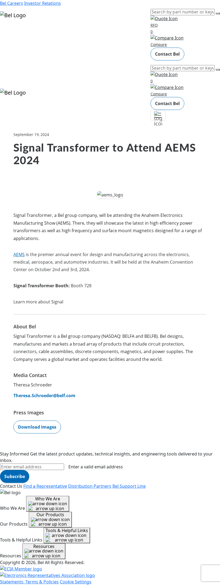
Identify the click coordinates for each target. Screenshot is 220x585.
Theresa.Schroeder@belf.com (44, 396)
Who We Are (47, 499)
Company (9, 54)
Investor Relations (42, 3)
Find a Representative (45, 486)
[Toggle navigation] (158, 115)
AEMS (19, 254)
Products (9, 31)
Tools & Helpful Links (67, 530)
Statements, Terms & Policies (29, 582)
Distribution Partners (89, 486)
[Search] (218, 13)
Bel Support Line (129, 486)
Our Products (50, 515)
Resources (10, 46)
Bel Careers (11, 3)
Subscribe (14, 476)
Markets (8, 39)
